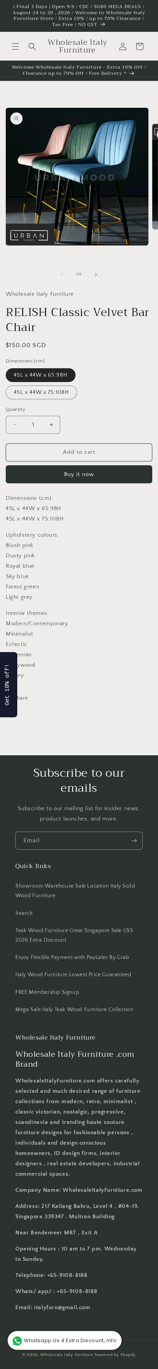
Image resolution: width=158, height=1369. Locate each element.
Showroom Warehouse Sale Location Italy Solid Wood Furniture (75, 891)
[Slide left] (62, 274)
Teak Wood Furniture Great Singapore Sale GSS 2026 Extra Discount (74, 935)
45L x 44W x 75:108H (41, 392)
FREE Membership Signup (47, 992)
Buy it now (79, 474)
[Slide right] (95, 274)
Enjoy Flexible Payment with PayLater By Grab (72, 957)
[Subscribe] (133, 841)
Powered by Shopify (115, 1355)
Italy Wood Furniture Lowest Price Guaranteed (73, 975)
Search (24, 913)
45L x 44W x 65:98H (40, 375)
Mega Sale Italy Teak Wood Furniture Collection (74, 1010)
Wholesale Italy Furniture (66, 1355)
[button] (15, 46)
